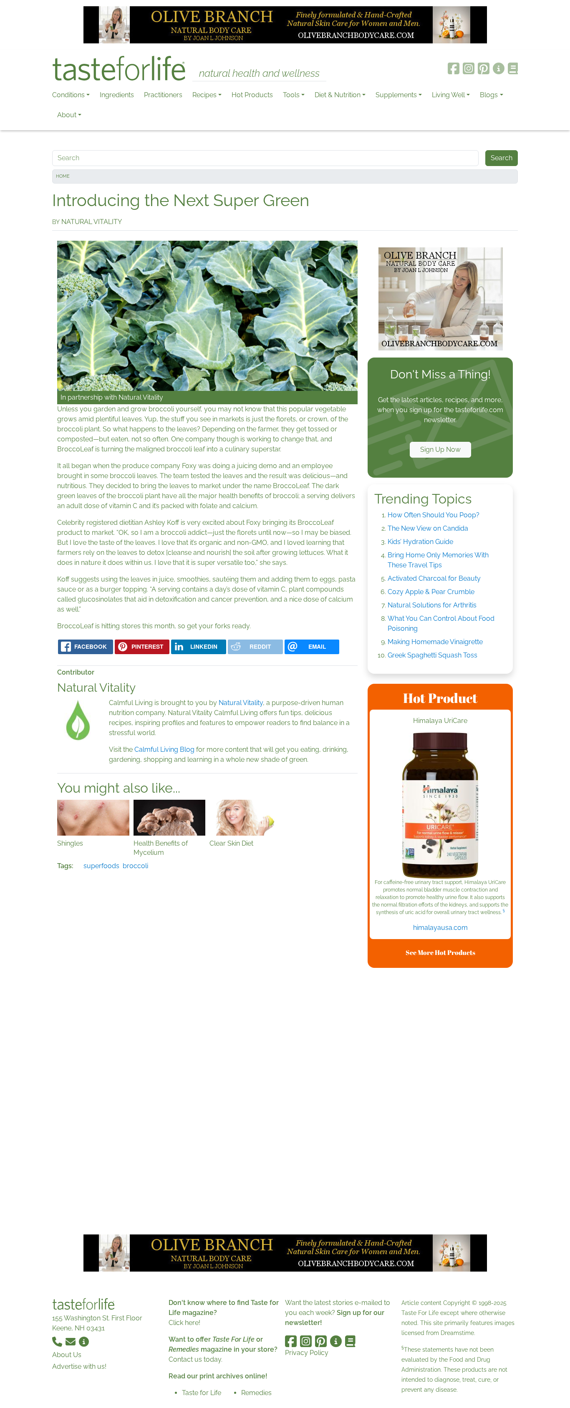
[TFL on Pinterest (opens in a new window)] (483, 68)
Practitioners (163, 95)
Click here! (184, 1323)
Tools (291, 95)
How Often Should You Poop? (433, 515)
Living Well (448, 95)
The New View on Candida (428, 528)
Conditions (68, 95)
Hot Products (252, 95)
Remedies (256, 1393)
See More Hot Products (440, 952)
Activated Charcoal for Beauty (434, 578)
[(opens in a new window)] (440, 806)
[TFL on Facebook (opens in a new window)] (453, 68)
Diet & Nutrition (338, 95)
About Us (66, 1355)
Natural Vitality (141, 397)
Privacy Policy (306, 1353)
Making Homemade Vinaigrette (435, 642)
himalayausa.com (440, 928)
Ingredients (117, 95)
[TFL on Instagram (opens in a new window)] (468, 68)
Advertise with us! (79, 1366)
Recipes (204, 95)
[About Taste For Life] (498, 68)
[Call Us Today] (58, 1341)
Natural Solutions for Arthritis (432, 605)
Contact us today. (195, 1359)
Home (63, 176)
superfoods (101, 866)
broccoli (135, 866)
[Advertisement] (440, 1100)
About (66, 115)
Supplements (396, 95)
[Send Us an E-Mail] (71, 1341)
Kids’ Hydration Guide (420, 542)
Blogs (489, 95)
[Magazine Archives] (513, 68)
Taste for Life (201, 1393)
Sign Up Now (440, 449)
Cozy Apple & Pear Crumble (431, 592)
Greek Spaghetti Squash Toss (432, 655)
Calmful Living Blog (164, 749)
